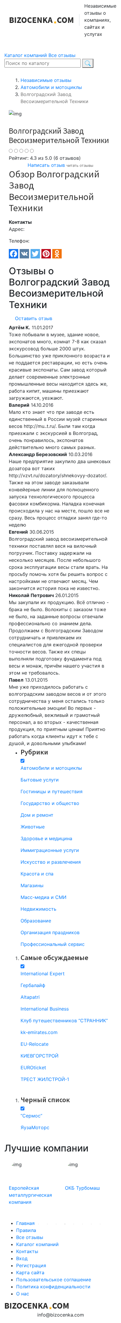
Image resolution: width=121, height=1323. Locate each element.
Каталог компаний (25, 55)
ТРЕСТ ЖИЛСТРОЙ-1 (45, 1079)
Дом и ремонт (37, 815)
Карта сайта (30, 1272)
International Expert (43, 973)
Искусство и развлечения (51, 862)
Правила (26, 1230)
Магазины (32, 885)
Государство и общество (50, 803)
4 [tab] (47, 1224)
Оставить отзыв (33, 318)
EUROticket (33, 1067)
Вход (22, 1258)
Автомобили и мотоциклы (51, 768)
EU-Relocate (34, 1044)
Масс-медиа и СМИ (43, 897)
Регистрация (31, 1265)
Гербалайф (33, 985)
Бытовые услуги (40, 780)
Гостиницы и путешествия (52, 791)
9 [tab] (91, 1224)
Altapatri (30, 997)
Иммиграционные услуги (50, 850)
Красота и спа (37, 874)
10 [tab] (100, 1224)
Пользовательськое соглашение (53, 1279)
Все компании (25, 1091)
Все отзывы (61, 55)
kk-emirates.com (39, 1032)
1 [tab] (21, 1224)
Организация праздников (50, 932)
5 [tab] (56, 1224)
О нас (22, 1294)
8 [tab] (82, 1224)
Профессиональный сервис (53, 944)
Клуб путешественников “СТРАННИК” (64, 1020)
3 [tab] (38, 1224)
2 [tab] (30, 1224)
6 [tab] (65, 1224)
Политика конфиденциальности (53, 1287)
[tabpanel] (32, 1188)
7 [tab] (74, 1224)
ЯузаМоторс (35, 1127)
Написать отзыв (46, 165)
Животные (33, 827)
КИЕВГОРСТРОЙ (39, 1056)
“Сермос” (31, 1116)
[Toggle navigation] (17, 43)
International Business (45, 1009)
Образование (36, 921)
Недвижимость (38, 909)
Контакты (27, 1251)
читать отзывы (79, 165)
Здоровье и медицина (46, 838)
